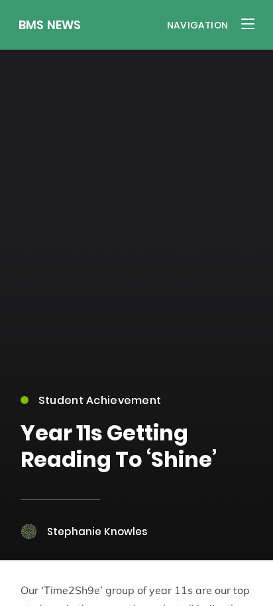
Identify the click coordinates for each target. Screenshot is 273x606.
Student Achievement (99, 400)
